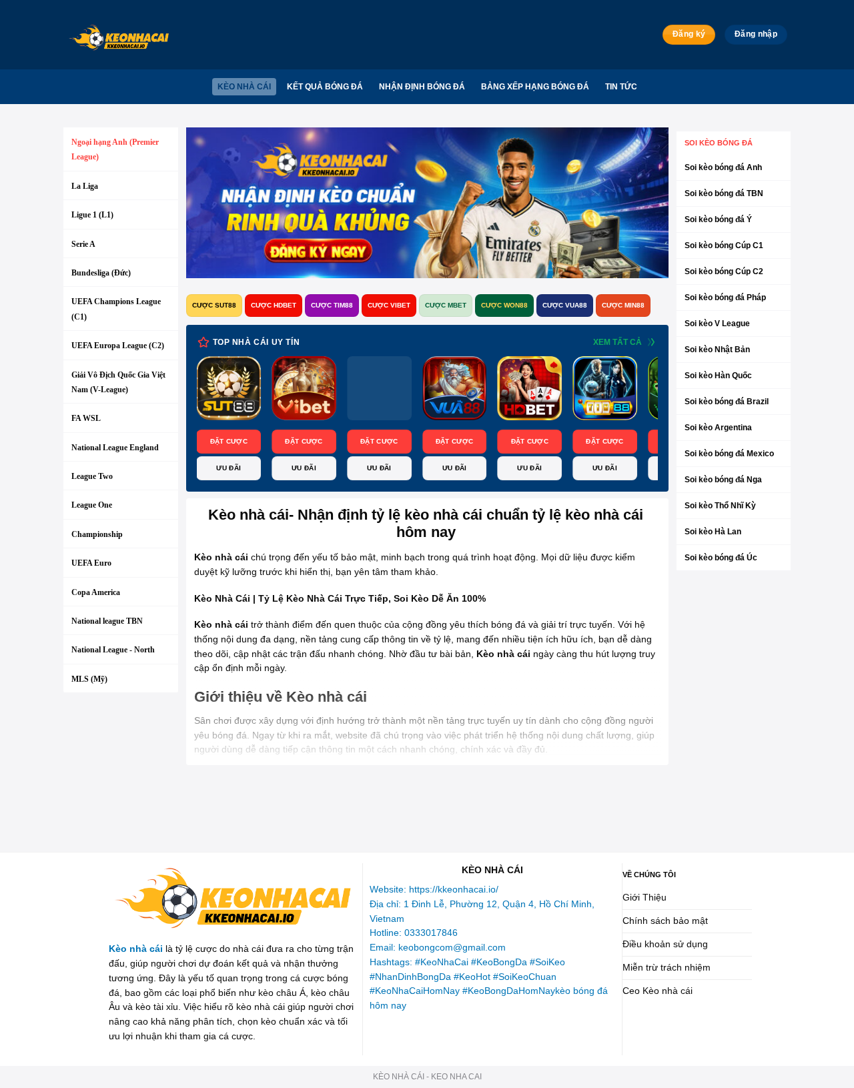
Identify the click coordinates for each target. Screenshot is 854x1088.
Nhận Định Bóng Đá (422, 86)
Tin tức (621, 86)
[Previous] (223, 419)
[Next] (631, 419)
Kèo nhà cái (244, 86)
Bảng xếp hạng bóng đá (535, 86)
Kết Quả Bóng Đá (325, 86)
